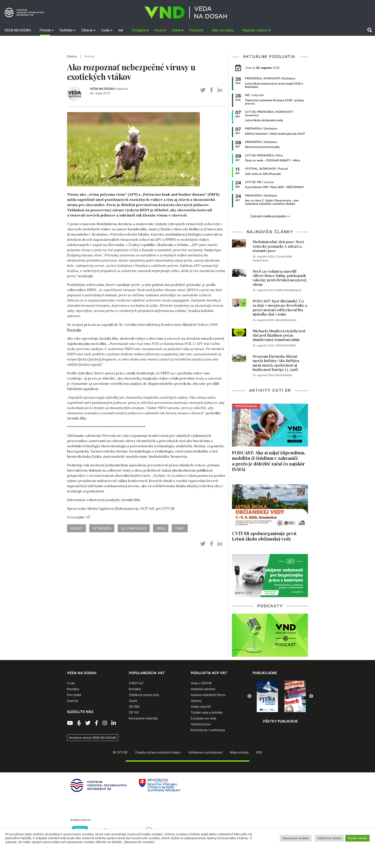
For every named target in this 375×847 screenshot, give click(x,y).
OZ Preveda (101, 528)
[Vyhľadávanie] (369, 30)
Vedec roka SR (201, 706)
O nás (71, 683)
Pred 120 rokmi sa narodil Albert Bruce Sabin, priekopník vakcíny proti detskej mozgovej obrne (279, 278)
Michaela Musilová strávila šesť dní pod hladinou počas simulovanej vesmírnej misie (279, 335)
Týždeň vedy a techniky (207, 712)
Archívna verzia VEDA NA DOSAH (92, 737)
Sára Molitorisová (286, 320)
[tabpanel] (266, 696)
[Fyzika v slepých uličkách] (266, 696)
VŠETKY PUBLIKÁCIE (280, 721)
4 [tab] (283, 715)
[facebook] (211, 90)
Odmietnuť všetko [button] (329, 838)
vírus (160, 528)
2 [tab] (270, 715)
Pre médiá (74, 695)
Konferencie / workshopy (208, 730)
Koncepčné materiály (143, 718)
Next (311, 696)
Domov (72, 56)
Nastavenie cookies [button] (295, 838)
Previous (249, 696)
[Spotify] (79, 723)
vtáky (179, 528)
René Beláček (284, 375)
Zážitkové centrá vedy (144, 695)
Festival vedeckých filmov (208, 695)
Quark (133, 701)
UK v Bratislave (133, 528)
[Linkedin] (113, 723)
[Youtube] (70, 723)
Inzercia (72, 701)
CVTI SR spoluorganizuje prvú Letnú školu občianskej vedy (264, 536)
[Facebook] (96, 723)
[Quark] (294, 696)
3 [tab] (277, 715)
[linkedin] (219, 90)
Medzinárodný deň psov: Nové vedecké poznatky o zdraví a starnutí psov (278, 246)
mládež (76, 528)
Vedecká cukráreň (203, 689)
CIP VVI (134, 712)
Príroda (89, 56)
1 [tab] (264, 715)
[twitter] (203, 90)
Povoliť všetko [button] (357, 838)
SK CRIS (134, 706)
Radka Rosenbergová (288, 290)
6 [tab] (296, 715)
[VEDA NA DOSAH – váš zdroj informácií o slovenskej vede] (186, 12)
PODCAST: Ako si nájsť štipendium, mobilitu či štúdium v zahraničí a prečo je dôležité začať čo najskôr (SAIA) (269, 460)
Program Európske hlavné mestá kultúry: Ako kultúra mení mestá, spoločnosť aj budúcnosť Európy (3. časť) (276, 363)
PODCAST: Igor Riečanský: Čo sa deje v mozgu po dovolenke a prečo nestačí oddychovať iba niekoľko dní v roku (280, 307)
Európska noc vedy (203, 718)
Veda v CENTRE (201, 683)
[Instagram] (104, 723)
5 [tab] (290, 715)
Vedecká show (201, 724)
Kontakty (73, 689)
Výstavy (196, 701)
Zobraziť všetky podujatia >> (270, 216)
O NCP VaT (136, 683)
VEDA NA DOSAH (102, 88)
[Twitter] (87, 723)
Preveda (74, 330)
